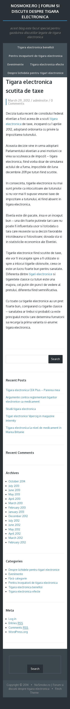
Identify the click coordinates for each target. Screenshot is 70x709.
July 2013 (14, 485)
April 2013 (14, 498)
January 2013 (16, 511)
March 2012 (16, 537)
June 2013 (14, 490)
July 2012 (14, 520)
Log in (12, 618)
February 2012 (17, 542)
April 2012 (15, 533)
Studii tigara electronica (21, 409)
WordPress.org (18, 631)
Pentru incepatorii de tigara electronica (35, 55)
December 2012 (18, 516)
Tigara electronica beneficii (35, 47)
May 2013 (14, 494)
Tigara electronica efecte (47, 64)
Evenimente (15, 64)
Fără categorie (18, 578)
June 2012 (14, 524)
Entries (16, 623)
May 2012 (14, 529)
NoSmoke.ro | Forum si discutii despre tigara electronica (35, 11)
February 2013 (17, 507)
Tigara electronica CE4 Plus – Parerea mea (33, 390)
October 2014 (17, 481)
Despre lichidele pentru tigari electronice (35, 73)
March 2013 (16, 503)
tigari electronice (40, 274)
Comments (18, 627)
